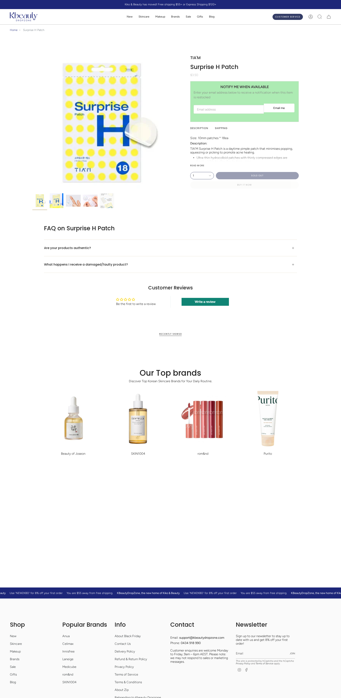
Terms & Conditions (128, 682)
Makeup (15, 651)
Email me (279, 108)
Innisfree (68, 651)
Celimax (67, 644)
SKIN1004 (69, 682)
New (13, 636)
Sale (13, 667)
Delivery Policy (125, 651)
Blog (13, 682)
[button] (144, 16)
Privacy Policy (124, 667)
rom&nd (67, 674)
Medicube (69, 667)
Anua (66, 636)
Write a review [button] (205, 302)
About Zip (122, 690)
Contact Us (123, 644)
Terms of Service (126, 674)
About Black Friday (128, 636)
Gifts (13, 674)
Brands (14, 659)
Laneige (67, 659)
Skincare (16, 644)
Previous (32, 122)
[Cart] (328, 16)
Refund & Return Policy (131, 659)
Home (14, 30)
